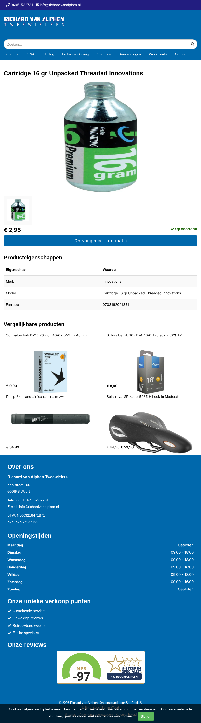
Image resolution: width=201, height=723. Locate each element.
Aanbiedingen (130, 54)
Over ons (104, 54)
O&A (31, 54)
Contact (181, 54)
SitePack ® (134, 703)
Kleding (48, 54)
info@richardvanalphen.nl (39, 507)
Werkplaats (158, 54)
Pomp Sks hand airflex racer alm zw (35, 396)
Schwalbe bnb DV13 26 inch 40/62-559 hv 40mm (46, 335)
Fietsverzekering (75, 54)
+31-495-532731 (36, 500)
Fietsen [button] (10, 54)
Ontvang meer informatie (100, 240)
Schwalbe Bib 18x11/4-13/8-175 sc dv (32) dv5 (145, 335)
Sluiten (146, 716)
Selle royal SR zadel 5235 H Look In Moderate (143, 396)
